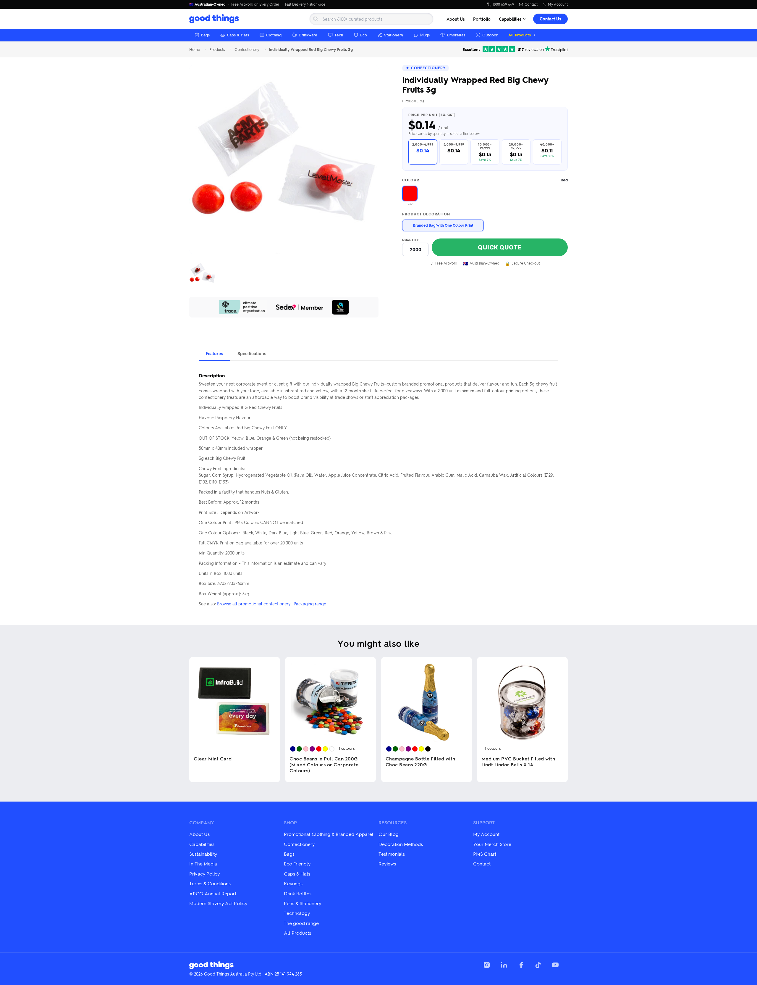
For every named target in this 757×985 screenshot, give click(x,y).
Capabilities (510, 19)
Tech (338, 34)
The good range (301, 923)
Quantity (410, 239)
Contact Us (550, 19)
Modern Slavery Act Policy (218, 903)
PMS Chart (484, 854)
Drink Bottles (297, 893)
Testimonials (391, 854)
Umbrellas (456, 34)
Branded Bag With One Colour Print (443, 225)
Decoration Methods (400, 844)
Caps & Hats (238, 34)
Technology (297, 913)
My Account (558, 4)
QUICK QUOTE (500, 247)
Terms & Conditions (210, 883)
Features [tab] (214, 353)
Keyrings (293, 883)
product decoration (426, 214)
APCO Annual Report (212, 893)
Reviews (387, 863)
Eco (363, 34)
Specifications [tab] (251, 353)
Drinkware (308, 34)
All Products (519, 34)
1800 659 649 (503, 4)
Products (217, 49)
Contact (531, 4)
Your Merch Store (492, 844)
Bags (205, 34)
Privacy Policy (204, 873)
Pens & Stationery (302, 903)
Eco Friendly (297, 863)
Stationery (393, 34)
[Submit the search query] (315, 19)
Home (194, 49)
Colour (485, 180)
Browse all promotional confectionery (253, 603)
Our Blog (388, 834)
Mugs (425, 34)
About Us (456, 19)
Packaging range (310, 603)
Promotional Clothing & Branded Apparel (328, 834)
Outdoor (490, 34)
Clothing (274, 34)
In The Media (203, 863)
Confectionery (246, 49)
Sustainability (203, 854)
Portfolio (482, 19)
